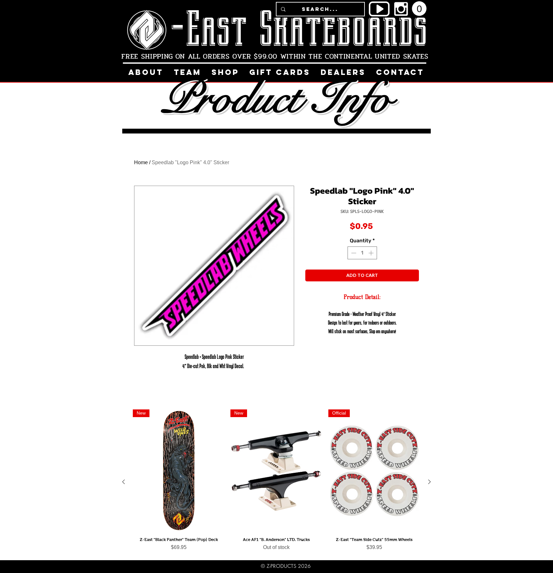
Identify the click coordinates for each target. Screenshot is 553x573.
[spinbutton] (362, 253)
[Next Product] (429, 482)
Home (141, 162)
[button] (419, 8)
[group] (276, 481)
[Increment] (371, 253)
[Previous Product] (123, 482)
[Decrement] (353, 253)
